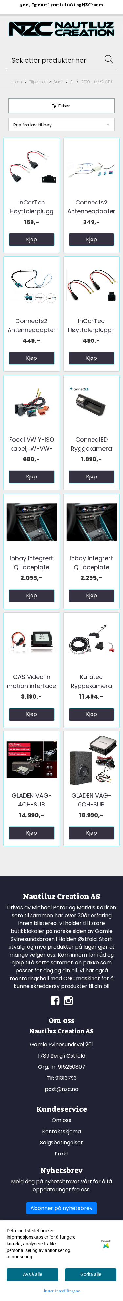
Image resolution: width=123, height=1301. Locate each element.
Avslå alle (32, 1274)
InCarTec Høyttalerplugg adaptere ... (31, 211)
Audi (58, 82)
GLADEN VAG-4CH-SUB (31, 799)
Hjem (16, 82)
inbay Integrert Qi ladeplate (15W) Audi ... (91, 567)
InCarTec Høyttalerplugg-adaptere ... (91, 330)
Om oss (61, 1120)
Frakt (62, 1153)
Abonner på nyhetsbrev (61, 1208)
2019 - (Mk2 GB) (96, 82)
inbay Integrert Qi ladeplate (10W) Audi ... (31, 567)
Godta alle (90, 1274)
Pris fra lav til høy (32, 125)
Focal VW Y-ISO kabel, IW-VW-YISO (31, 448)
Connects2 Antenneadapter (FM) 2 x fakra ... (91, 211)
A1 (72, 82)
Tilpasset (37, 82)
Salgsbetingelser (61, 1142)
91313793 (66, 1078)
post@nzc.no (61, 1089)
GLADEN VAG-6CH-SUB (91, 799)
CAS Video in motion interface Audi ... (31, 686)
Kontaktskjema (61, 1131)
